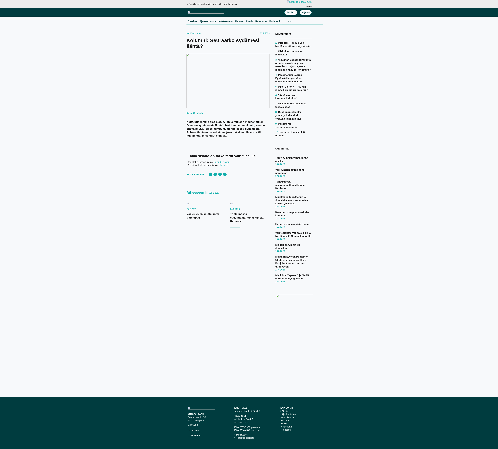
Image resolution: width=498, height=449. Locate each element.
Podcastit (275, 21)
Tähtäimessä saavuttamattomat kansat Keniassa (247, 217)
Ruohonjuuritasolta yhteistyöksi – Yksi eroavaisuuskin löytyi (288, 115)
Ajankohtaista (207, 21)
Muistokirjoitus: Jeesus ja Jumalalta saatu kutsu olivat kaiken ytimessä (292, 200)
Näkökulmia (226, 21)
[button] (210, 174)
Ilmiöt (249, 21)
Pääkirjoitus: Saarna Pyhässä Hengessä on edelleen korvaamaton (288, 78)
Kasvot (239, 21)
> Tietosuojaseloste (244, 438)
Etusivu (192, 21)
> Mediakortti (241, 434)
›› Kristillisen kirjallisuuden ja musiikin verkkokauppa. (212, 4)
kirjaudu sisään (222, 162)
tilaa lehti (223, 165)
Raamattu (261, 21)
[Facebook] (189, 435)
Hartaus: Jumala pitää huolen (292, 224)
